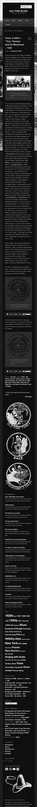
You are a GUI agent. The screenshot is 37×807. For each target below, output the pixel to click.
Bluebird (16, 625)
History (7, 747)
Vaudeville (19, 667)
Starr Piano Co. (9, 660)
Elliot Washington (10, 380)
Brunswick (9, 628)
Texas (20, 663)
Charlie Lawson (20, 379)
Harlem (23, 635)
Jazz (17, 380)
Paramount (8, 648)
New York (11, 643)
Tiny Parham (23, 384)
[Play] (8, 314)
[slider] (28, 314)
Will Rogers (28, 397)
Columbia (27, 628)
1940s (7, 625)
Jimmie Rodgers (25, 639)
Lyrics (26, 20)
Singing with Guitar (15, 656)
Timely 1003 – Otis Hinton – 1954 (15, 696)
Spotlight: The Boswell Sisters (14, 715)
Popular (16, 647)
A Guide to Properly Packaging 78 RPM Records (17, 733)
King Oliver (23, 197)
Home (7, 20)
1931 (19, 621)
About (13, 20)
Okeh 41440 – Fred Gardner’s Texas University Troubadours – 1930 (18, 724)
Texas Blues (9, 667)
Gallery (20, 20)
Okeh (24, 643)
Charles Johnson (10, 379)
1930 (7, 621)
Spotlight (8, 753)
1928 (23, 616)
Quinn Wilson (16, 382)
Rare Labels (22, 651)
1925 (15, 616)
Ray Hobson (15, 384)
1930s (13, 620)
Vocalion (9, 670)
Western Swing (18, 670)
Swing (23, 660)
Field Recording (10, 635)
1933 (27, 621)
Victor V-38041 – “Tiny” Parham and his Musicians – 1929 (14, 42)
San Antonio (9, 654)
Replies (8, 386)
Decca (20, 632)
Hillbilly (9, 638)
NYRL (20, 644)
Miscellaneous (9, 749)
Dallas (7, 632)
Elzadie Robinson (17, 165)
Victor (29, 384)
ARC (12, 625)
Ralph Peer (8, 384)
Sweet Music (17, 660)
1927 (19, 616)
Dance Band (13, 632)
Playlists (8, 24)
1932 (23, 621)
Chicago (27, 379)
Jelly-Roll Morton (12, 197)
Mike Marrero (23, 380)
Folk (18, 634)
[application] (18, 314)
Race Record (25, 382)
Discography (9, 745)
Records (13, 377)
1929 (26, 377)
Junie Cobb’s (10, 154)
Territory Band (10, 663)
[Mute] (24, 314)
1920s (23, 377)
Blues (23, 625)
